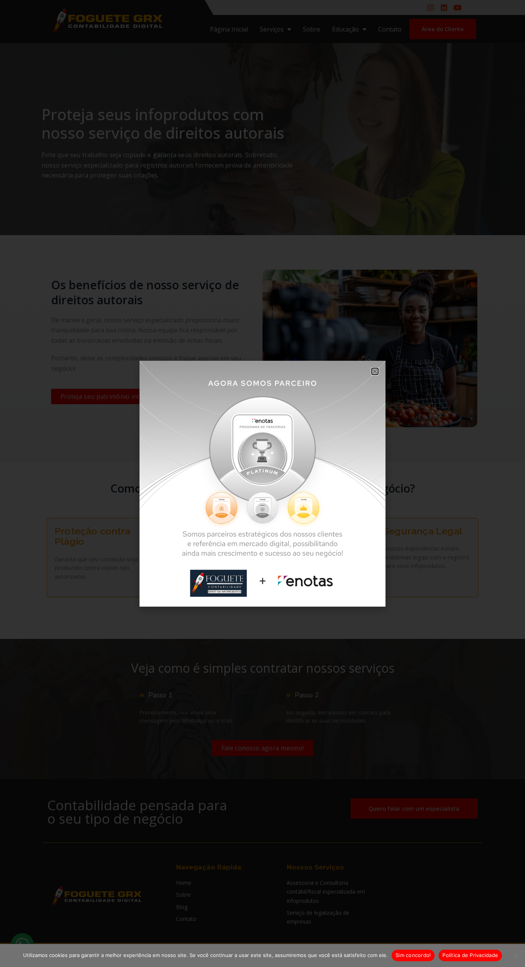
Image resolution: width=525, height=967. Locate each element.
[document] (262, 483)
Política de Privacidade (470, 955)
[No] (515, 955)
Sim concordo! (413, 955)
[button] (375, 371)
